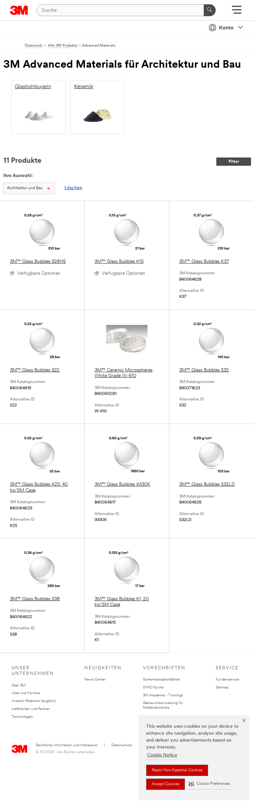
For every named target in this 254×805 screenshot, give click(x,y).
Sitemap (222, 687)
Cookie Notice (162, 755)
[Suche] (210, 10)
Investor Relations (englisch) (34, 701)
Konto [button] (226, 28)
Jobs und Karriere (26, 693)
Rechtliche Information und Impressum (67, 745)
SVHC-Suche (153, 687)
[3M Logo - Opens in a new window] (19, 10)
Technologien (22, 717)
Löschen (73, 188)
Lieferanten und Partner (31, 709)
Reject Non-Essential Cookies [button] (177, 770)
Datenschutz (121, 745)
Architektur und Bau (25, 188)
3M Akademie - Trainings (163, 695)
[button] (209, 784)
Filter (234, 161)
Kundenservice (227, 680)
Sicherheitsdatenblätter (161, 680)
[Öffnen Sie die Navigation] (236, 12)
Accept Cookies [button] (165, 784)
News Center (95, 680)
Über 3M (18, 685)
